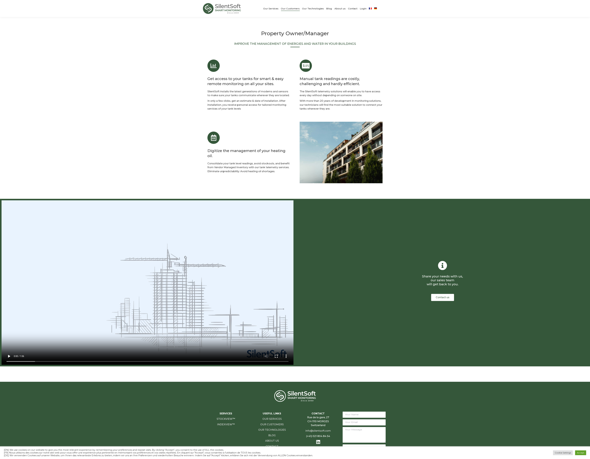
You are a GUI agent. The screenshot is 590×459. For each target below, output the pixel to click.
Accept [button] (580, 452)
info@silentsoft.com (318, 430)
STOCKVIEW (225, 418)
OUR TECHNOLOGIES (272, 429)
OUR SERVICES (272, 418)
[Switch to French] (370, 8)
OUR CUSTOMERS (272, 424)
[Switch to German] (376, 8)
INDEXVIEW (224, 424)
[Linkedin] (318, 442)
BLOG (272, 435)
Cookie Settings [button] (563, 452)
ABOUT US (272, 440)
